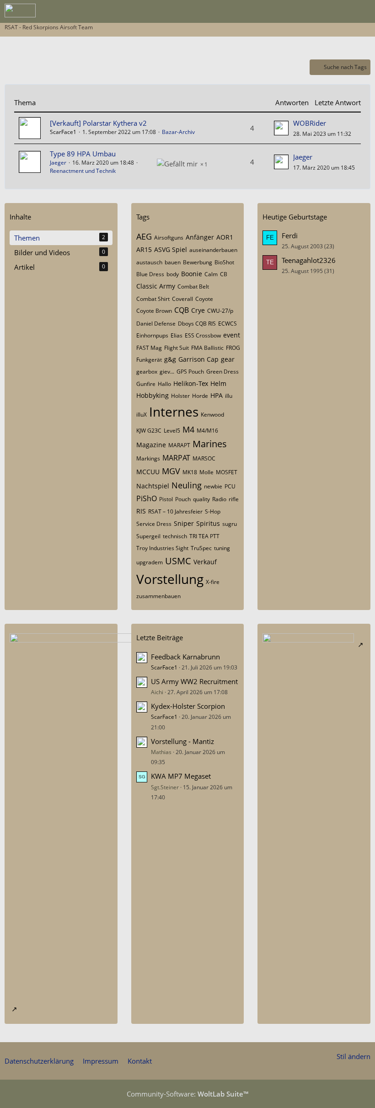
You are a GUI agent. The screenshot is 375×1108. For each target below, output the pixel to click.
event (231, 335)
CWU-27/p (220, 311)
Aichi (157, 692)
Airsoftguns (168, 237)
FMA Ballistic (207, 348)
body (172, 274)
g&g (170, 359)
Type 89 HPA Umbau (83, 153)
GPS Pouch (190, 371)
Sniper (184, 523)
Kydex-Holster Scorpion (188, 706)
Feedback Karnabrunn (185, 656)
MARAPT (179, 445)
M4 (188, 429)
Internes (173, 411)
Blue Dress (150, 274)
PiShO (146, 498)
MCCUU (148, 471)
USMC (178, 561)
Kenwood (212, 414)
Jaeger (58, 162)
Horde (200, 396)
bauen (173, 262)
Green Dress (222, 371)
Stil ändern (353, 1056)
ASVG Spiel (170, 249)
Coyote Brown (154, 311)
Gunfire (145, 384)
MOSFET (226, 472)
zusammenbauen (158, 596)
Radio (219, 499)
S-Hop (212, 511)
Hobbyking (152, 395)
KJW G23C (148, 430)
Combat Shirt (153, 299)
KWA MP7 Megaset (181, 776)
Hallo (164, 384)
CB (223, 274)
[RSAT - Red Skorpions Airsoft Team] (20, 10)
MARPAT (176, 458)
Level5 (172, 430)
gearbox (146, 371)
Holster (180, 396)
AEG (144, 236)
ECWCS (227, 323)
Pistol (166, 499)
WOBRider (309, 123)
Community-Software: (187, 1093)
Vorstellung (170, 579)
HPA (216, 395)
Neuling (186, 485)
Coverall (182, 299)
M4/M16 (207, 430)
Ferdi (290, 235)
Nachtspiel (152, 486)
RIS (141, 511)
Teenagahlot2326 (309, 260)
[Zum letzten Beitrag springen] (281, 128)
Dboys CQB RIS (197, 323)
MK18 (189, 472)
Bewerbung (197, 262)
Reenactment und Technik (83, 171)
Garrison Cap (198, 359)
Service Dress (153, 524)
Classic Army (155, 286)
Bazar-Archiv (178, 132)
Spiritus (208, 523)
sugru (229, 524)
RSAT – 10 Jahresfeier (175, 511)
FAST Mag (149, 348)
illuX (141, 414)
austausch (149, 262)
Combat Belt (193, 286)
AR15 (144, 249)
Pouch (183, 499)
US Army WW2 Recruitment (194, 681)
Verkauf (205, 561)
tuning (222, 548)
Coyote (204, 299)
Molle (206, 472)
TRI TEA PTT (204, 536)
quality (201, 499)
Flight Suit (176, 348)
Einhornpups (152, 335)
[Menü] (363, 11)
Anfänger (200, 237)
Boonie (191, 273)
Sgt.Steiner (165, 787)
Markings (148, 458)
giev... (167, 371)
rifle (234, 499)
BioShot (224, 262)
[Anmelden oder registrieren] (340, 11)
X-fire (213, 582)
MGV (171, 471)
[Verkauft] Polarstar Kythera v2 (98, 123)
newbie (213, 486)
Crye (198, 310)
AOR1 (224, 237)
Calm (211, 274)
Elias (176, 335)
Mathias (161, 752)
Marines (210, 444)
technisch (175, 536)
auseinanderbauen (213, 250)
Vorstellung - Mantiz (182, 741)
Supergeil (148, 536)
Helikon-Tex (190, 383)
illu (228, 396)
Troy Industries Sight (162, 548)
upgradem (149, 562)
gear (228, 359)
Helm (218, 383)
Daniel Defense (156, 323)
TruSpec (201, 548)
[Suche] (317, 11)
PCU (230, 486)
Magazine (151, 444)
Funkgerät (149, 360)
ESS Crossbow (203, 335)
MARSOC (204, 458)
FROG (233, 348)
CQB (181, 310)
